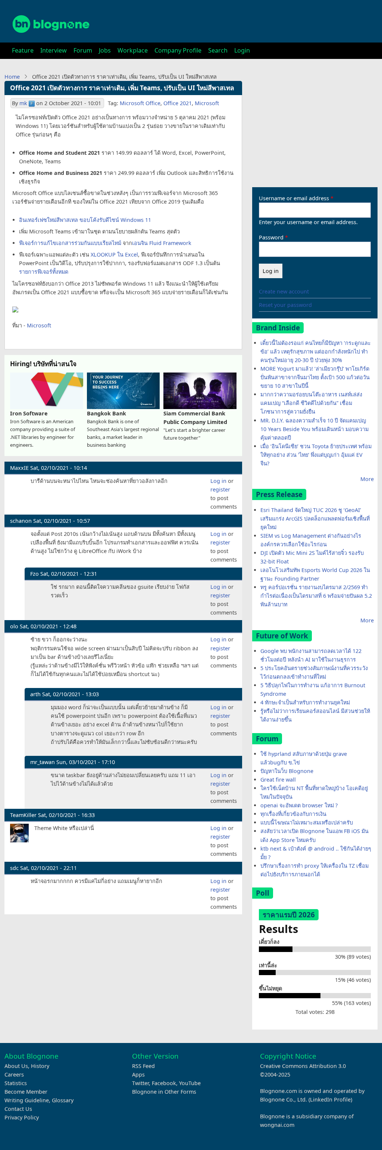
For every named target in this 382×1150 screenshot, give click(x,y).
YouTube (190, 1083)
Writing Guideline (26, 1100)
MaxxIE (19, 467)
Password (271, 237)
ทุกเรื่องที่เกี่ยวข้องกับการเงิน (293, 813)
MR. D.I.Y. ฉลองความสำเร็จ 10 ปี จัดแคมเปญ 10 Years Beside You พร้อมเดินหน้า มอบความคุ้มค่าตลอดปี (314, 429)
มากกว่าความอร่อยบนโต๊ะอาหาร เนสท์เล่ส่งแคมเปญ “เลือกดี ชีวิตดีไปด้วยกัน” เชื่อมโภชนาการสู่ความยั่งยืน (311, 403)
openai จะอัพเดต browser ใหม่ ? (299, 805)
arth (35, 694)
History (40, 1065)
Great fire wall (278, 779)
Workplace (133, 50)
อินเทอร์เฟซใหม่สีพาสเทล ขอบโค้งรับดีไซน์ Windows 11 (85, 219)
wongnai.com (277, 1124)
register (220, 489)
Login (242, 50)
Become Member (25, 1091)
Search (218, 50)
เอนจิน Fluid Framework (161, 242)
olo (14, 626)
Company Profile (177, 50)
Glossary (62, 1100)
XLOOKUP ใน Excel (114, 254)
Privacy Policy (21, 1117)
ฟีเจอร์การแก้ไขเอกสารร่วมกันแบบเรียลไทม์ (70, 242)
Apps (138, 1074)
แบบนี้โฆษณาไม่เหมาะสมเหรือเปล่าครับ (306, 822)
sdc (14, 867)
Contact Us (18, 1108)
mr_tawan (42, 762)
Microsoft (207, 103)
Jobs (105, 50)
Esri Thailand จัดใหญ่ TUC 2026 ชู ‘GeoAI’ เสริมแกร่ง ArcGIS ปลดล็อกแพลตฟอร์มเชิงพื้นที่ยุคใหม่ (315, 518)
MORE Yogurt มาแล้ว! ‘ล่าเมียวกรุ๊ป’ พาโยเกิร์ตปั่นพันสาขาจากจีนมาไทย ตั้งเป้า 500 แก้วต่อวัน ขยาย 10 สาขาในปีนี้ (315, 377)
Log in (218, 480)
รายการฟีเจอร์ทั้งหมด (43, 271)
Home (12, 76)
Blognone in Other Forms (164, 1091)
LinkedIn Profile (330, 1099)
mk (23, 103)
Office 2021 (177, 103)
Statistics (15, 1083)
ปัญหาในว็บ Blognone (286, 770)
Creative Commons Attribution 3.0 (303, 1065)
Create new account (284, 291)
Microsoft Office (140, 103)
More (367, 479)
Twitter (140, 1083)
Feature (23, 50)
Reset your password (285, 304)
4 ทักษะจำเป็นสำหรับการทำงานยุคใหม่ (305, 702)
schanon (21, 520)
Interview (53, 50)
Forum (82, 50)
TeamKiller (23, 814)
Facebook (164, 1083)
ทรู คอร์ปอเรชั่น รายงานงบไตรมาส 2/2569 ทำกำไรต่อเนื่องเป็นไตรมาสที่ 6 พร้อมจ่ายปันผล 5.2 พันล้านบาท (316, 596)
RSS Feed (143, 1065)
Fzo (34, 573)
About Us (16, 1065)
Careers (14, 1074)
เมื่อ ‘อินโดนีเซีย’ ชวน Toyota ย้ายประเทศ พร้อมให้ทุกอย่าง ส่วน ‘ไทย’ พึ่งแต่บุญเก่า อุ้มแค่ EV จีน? (316, 455)
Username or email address (294, 198)
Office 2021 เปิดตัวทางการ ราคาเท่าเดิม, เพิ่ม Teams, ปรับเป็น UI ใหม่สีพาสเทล (122, 88)
